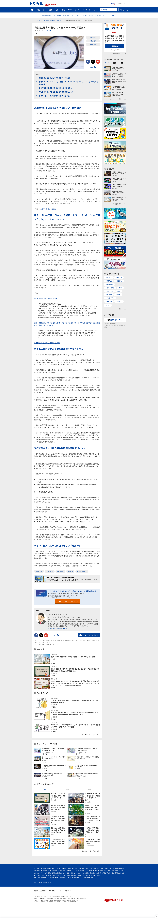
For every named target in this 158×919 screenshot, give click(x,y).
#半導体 (59, 15)
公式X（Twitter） (116, 320)
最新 (44, 10)
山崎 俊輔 (48, 31)
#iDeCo (91, 15)
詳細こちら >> (46, 642)
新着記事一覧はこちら (119, 204)
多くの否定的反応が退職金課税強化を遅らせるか (55, 88)
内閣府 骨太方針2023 (48, 209)
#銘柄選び (119, 277)
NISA (70, 10)
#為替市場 (109, 301)
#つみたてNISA (81, 571)
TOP (33, 20)
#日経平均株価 (46, 15)
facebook (88, 62)
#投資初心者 (109, 284)
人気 (38, 10)
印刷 (91, 67)
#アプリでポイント (108, 15)
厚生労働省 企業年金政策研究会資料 (47, 343)
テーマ (77, 10)
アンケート (86, 10)
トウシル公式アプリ (122, 3)
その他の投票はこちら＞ (119, 53)
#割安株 (118, 294)
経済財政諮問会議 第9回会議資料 (46, 298)
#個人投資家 (109, 291)
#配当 (119, 291)
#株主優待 (119, 281)
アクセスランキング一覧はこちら (89, 851)
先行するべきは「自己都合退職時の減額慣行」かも (56, 92)
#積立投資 (93, 41)
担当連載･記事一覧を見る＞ (57, 628)
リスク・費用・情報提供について (44, 882)
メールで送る (98, 62)
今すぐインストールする (66, 601)
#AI (54, 15)
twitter (93, 62)
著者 (95, 10)
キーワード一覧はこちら (118, 309)
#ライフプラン (110, 298)
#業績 (120, 288)
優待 (63, 10)
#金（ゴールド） (76, 15)
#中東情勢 (66, 15)
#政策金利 (109, 294)
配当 (57, 10)
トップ (32, 9)
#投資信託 (98, 15)
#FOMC (108, 305)
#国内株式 (109, 277)
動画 (50, 10)
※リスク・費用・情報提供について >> (47, 644)
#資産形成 (93, 37)
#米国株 (84, 15)
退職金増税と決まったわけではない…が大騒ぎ (54, 78)
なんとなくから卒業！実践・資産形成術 (49, 20)
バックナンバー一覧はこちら (90, 734)
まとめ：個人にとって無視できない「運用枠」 (54, 96)
